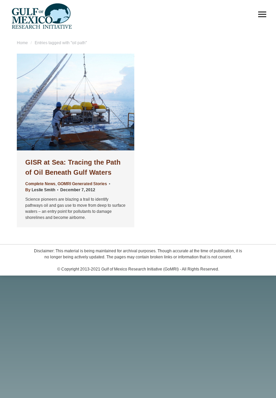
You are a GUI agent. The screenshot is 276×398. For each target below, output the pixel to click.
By (40, 190)
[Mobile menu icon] (262, 14)
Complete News (40, 183)
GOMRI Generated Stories (82, 183)
